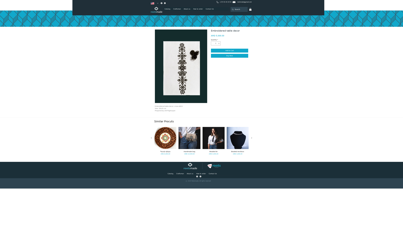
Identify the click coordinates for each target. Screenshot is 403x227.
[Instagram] (165, 3)
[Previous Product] (151, 138)
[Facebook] (161, 3)
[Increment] (219, 43)
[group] (201, 143)
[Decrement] (212, 43)
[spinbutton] (216, 43)
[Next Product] (251, 138)
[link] (250, 9)
